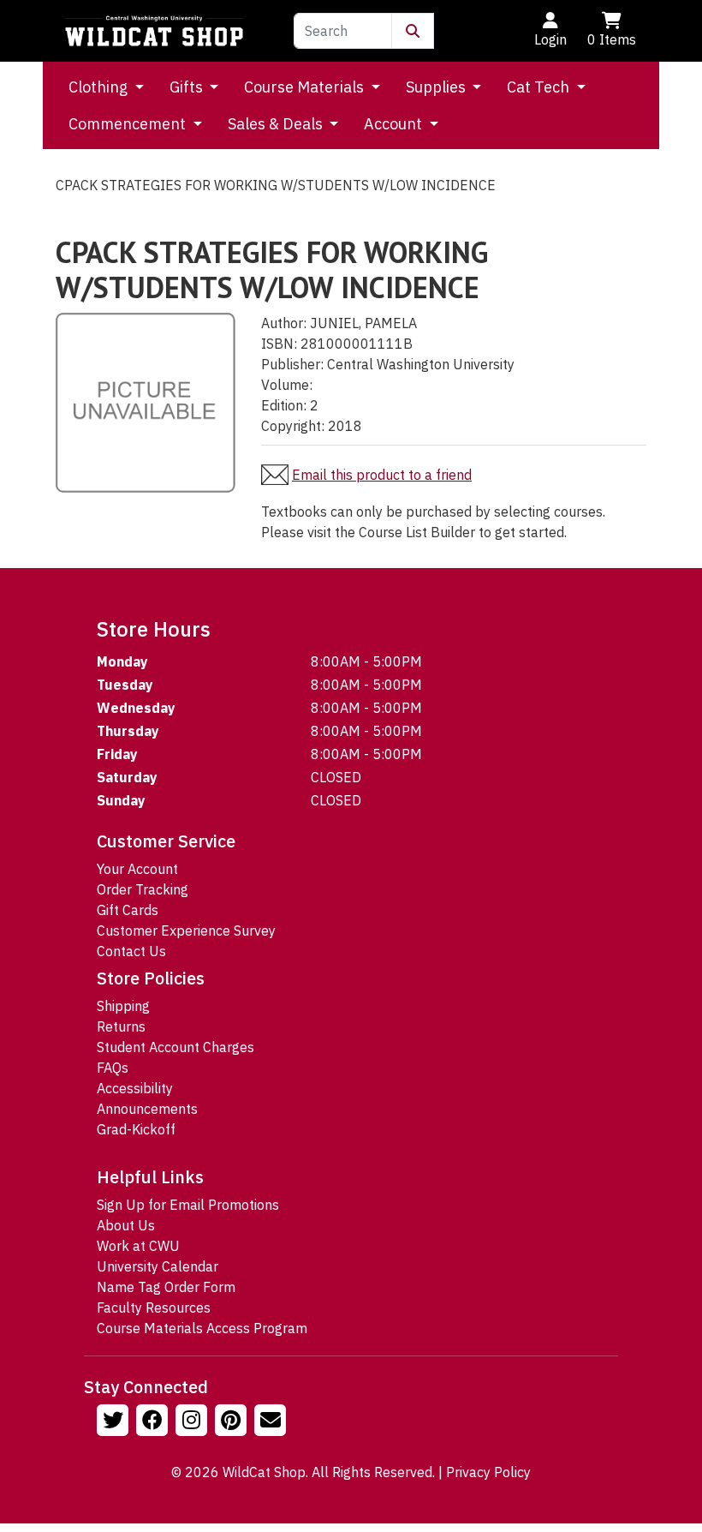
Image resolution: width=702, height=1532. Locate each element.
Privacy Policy (488, 1472)
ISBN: (279, 343)
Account (394, 124)
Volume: (286, 384)
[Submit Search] (412, 31)
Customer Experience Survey (186, 930)
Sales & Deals (277, 124)
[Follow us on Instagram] (193, 1422)
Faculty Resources (154, 1307)
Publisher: (292, 364)
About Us (126, 1225)
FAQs (112, 1067)
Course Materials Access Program (202, 1328)
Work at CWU (138, 1245)
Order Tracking (142, 889)
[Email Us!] (272, 1422)
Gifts (188, 87)
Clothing (99, 87)
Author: (283, 323)
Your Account (137, 868)
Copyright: (292, 425)
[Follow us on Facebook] (154, 1422)
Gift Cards (127, 910)
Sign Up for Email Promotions (188, 1204)
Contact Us (131, 951)
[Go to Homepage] (154, 31)
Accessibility (135, 1088)
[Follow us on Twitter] (115, 1422)
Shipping (123, 1005)
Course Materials (305, 87)
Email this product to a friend (382, 474)
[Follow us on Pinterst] (233, 1422)
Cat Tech (540, 87)
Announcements (147, 1108)
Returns (121, 1026)
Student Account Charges (175, 1047)
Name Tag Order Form (166, 1287)
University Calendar (157, 1266)
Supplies (437, 87)
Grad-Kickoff (136, 1129)
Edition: (283, 405)
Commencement (128, 124)
